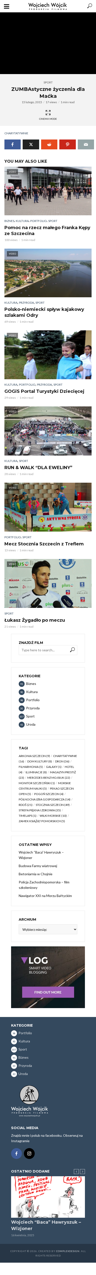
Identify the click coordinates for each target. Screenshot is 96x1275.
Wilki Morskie (53, 815)
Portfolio (38, 221)
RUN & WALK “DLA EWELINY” (38, 467)
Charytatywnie (16, 133)
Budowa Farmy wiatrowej (38, 866)
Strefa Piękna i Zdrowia (40, 810)
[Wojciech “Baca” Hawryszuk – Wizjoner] (48, 1197)
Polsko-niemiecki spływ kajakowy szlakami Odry (44, 312)
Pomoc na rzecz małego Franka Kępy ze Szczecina (47, 230)
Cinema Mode (48, 118)
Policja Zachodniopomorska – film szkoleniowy (44, 885)
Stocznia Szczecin (53, 805)
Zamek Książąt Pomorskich (42, 821)
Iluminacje (36, 772)
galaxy (54, 767)
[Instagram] (29, 1153)
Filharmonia (31, 767)
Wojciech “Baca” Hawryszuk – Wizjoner (41, 855)
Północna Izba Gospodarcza (44, 799)
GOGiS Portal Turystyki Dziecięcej (44, 391)
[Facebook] (16, 1153)
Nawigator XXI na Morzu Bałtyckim (45, 896)
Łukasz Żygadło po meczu (34, 620)
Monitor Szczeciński (37, 783)
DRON (62, 761)
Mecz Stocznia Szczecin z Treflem (44, 544)
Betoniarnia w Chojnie (35, 874)
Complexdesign (68, 1251)
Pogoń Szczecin (49, 794)
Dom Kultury (39, 761)
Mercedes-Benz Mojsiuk (48, 777)
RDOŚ (25, 805)
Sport (48, 82)
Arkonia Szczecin (34, 756)
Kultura (22, 221)
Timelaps (27, 815)
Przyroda (26, 302)
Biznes (9, 221)
